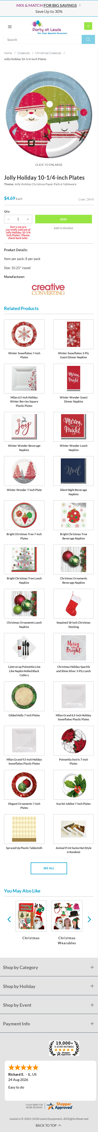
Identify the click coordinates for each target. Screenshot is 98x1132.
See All (48, 868)
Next (89, 919)
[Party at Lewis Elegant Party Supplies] (49, 26)
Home (8, 53)
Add (63, 219)
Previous (9, 919)
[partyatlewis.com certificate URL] (49, 1105)
